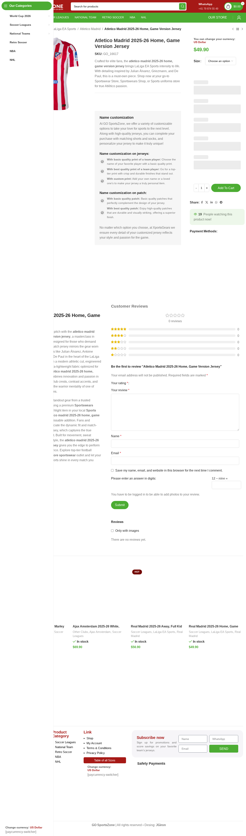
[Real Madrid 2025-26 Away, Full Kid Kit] (158, 595)
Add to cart (226, 188)
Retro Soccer (63, 752)
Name (116, 436)
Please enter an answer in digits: (133, 478)
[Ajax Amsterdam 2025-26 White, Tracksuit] (100, 595)
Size (197, 61)
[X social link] (206, 202)
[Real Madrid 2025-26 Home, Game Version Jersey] (216, 595)
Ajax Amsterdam (100, 631)
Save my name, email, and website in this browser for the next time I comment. (168, 470)
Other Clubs (80, 631)
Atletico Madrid (90, 29)
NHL (58, 761)
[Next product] (242, 29)
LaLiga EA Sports (64, 29)
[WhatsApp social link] (216, 202)
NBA (58, 756)
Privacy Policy (96, 753)
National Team (64, 747)
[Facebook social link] (202, 202)
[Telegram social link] (221, 202)
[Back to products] (237, 29)
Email (116, 453)
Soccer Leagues (141, 631)
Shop (90, 738)
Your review (120, 390)
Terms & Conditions (99, 748)
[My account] (239, 17)
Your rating (119, 383)
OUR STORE (217, 17)
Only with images (127, 530)
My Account (94, 743)
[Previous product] (233, 29)
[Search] (182, 6)
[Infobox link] (204, 6)
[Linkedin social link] (211, 202)
